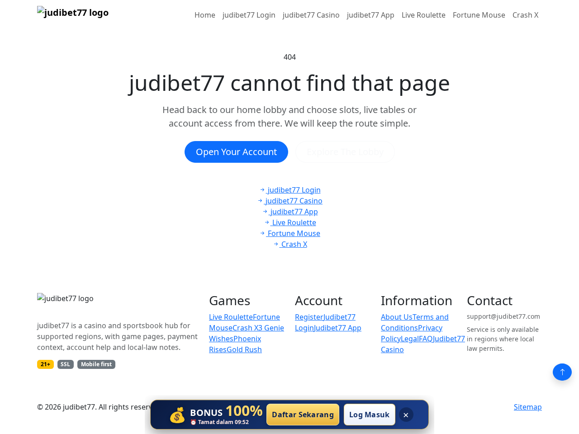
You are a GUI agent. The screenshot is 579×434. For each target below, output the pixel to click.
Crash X (525, 15)
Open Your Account (236, 152)
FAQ (426, 339)
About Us (397, 317)
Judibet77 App (337, 328)
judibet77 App (370, 15)
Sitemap (528, 407)
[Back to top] (562, 372)
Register (309, 317)
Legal (410, 339)
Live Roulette (424, 15)
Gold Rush (244, 349)
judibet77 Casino (311, 15)
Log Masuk (369, 415)
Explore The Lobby (345, 152)
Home (205, 15)
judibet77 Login (249, 15)
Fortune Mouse (479, 15)
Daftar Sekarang (303, 415)
